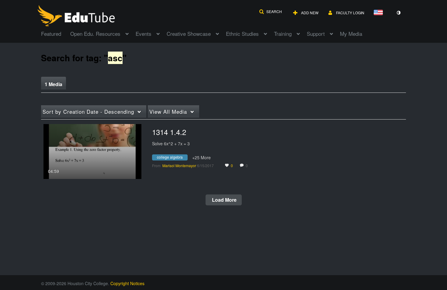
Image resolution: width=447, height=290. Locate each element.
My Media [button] (351, 33)
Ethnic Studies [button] (242, 33)
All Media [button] (168, 111)
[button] (270, 11)
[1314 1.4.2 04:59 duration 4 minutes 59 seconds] (92, 151)
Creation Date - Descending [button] (88, 111)
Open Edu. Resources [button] (95, 33)
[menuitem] (55, 33)
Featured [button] (51, 33)
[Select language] (379, 13)
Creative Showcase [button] (189, 33)
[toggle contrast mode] (398, 12)
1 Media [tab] (53, 84)
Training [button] (283, 33)
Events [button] (143, 33)
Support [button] (316, 33)
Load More (224, 199)
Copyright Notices (127, 283)
